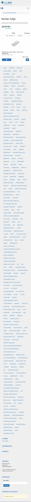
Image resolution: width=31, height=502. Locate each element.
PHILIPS (6, 318)
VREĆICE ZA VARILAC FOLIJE (11, 324)
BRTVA (18, 107)
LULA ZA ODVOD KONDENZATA (11, 349)
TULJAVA (6, 234)
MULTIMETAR (21, 364)
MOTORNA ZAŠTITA (8, 137)
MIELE (19, 309)
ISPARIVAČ (6, 161)
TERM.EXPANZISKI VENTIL (10, 252)
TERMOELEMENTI (20, 182)
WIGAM (5, 80)
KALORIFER (6, 312)
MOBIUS (14, 158)
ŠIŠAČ (25, 327)
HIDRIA (13, 222)
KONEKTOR (21, 125)
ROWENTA (12, 315)
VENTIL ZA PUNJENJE (9, 246)
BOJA (16, 240)
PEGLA (5, 89)
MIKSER (25, 89)
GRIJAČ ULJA (7, 400)
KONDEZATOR (15, 167)
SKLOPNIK (6, 140)
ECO (22, 391)
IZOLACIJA (17, 155)
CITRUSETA (16, 321)
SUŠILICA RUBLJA (8, 98)
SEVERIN (19, 95)
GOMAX (22, 240)
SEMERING (21, 176)
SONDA (5, 243)
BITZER (19, 228)
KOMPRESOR (20, 161)
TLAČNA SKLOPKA (8, 382)
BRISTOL (6, 164)
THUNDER (6, 367)
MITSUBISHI (7, 74)
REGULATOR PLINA (8, 182)
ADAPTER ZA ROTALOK (9, 258)
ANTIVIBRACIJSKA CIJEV (19, 152)
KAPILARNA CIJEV (8, 240)
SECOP (17, 194)
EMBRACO (21, 149)
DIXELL (14, 125)
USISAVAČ (6, 101)
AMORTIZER (13, 176)
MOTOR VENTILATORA (16, 140)
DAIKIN (15, 71)
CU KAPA (22, 294)
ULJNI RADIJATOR (16, 312)
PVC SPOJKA (15, 339)
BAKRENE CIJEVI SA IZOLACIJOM (12, 282)
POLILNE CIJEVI (8, 146)
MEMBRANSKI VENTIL (9, 228)
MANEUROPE (7, 152)
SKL (14, 225)
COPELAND (13, 164)
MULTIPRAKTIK (7, 321)
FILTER (12, 107)
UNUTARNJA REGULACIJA (18, 306)
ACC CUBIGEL (7, 149)
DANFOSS (24, 110)
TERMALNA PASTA (8, 379)
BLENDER (6, 92)
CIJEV (24, 107)
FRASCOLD (6, 167)
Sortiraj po (27, 33)
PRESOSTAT (7, 128)
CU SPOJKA (14, 288)
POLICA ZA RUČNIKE (9, 424)
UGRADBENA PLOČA (9, 104)
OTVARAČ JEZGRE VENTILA (11, 394)
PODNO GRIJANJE (8, 113)
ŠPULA (12, 234)
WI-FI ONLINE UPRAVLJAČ (10, 204)
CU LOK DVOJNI (7, 294)
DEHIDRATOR (7, 134)
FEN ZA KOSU (21, 86)
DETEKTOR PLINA (17, 170)
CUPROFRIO (7, 297)
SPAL (19, 222)
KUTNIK (5, 176)
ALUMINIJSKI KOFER (9, 433)
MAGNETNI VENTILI (8, 143)
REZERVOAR (7, 415)
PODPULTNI (25, 303)
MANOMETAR (7, 170)
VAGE (18, 210)
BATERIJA (6, 107)
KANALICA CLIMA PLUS (21, 333)
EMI (22, 264)
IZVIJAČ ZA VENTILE (9, 373)
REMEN (25, 179)
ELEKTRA (16, 119)
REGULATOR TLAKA (21, 361)
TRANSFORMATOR (8, 385)
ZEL (4, 370)
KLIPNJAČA (15, 198)
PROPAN (14, 297)
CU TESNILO (7, 285)
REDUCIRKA (20, 336)
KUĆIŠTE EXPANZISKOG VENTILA (12, 249)
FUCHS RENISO (7, 231)
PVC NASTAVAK (7, 403)
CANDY (5, 95)
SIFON (21, 376)
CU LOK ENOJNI (20, 291)
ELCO (5, 267)
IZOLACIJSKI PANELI (20, 267)
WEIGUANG (20, 225)
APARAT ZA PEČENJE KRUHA (11, 391)
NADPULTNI (6, 306)
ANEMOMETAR (14, 376)
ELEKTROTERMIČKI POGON (11, 276)
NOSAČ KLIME (19, 143)
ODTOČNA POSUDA (8, 194)
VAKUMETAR (13, 364)
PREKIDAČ (12, 179)
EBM (21, 219)
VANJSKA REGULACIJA (9, 309)
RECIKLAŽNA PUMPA (18, 213)
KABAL (5, 330)
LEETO (16, 430)
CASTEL (11, 122)
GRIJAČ (5, 179)
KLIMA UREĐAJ (7, 71)
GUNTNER (6, 210)
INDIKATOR (18, 131)
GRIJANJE (19, 68)
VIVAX (13, 74)
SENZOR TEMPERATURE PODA (11, 116)
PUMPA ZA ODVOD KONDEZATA (11, 216)
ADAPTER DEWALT (21, 424)
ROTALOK (6, 185)
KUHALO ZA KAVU (14, 318)
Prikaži (13, 33)
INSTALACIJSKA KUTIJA (9, 352)
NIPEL (18, 110)
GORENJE (6, 86)
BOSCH (5, 315)
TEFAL (11, 89)
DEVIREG (16, 273)
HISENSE (19, 207)
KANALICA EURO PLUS (9, 336)
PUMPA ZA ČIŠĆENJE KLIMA (11, 409)
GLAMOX (23, 119)
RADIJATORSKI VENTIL (9, 279)
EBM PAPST (6, 222)
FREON (16, 146)
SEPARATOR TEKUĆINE (9, 173)
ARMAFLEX (6, 158)
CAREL (17, 379)
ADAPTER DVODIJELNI (9, 343)
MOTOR (12, 110)
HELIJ (5, 122)
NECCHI (20, 403)
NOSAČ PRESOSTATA (18, 400)
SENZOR (23, 273)
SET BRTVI (18, 385)
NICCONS (20, 158)
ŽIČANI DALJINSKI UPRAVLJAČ (11, 201)
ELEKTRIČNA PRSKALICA (10, 412)
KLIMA (5, 68)
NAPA (12, 92)
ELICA (24, 309)
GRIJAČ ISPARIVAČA (9, 255)
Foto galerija (5, 441)
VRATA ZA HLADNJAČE (20, 188)
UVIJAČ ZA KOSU (17, 327)
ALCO (16, 122)
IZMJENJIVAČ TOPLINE (9, 270)
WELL (24, 312)
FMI (18, 264)
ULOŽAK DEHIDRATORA (9, 261)
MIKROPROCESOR (18, 231)
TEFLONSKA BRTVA (23, 358)
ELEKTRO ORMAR (8, 155)
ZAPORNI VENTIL (20, 355)
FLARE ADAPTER (8, 303)
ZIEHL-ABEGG (7, 225)
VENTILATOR (21, 173)
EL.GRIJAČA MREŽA (22, 270)
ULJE (5, 188)
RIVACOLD (23, 167)
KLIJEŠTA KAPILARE (9, 361)
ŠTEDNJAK (17, 98)
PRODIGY (16, 303)
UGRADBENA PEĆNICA (16, 101)
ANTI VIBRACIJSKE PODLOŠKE (11, 388)
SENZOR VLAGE (8, 119)
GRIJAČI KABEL (7, 273)
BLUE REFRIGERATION (9, 191)
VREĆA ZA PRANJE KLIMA (10, 418)
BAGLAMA (18, 104)
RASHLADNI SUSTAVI (9, 77)
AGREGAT (22, 146)
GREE (20, 71)
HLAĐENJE (11, 68)
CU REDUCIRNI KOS (9, 291)
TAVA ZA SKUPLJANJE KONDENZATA (13, 346)
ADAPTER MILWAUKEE (17, 415)
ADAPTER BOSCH (8, 430)
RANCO (14, 128)
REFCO (25, 77)
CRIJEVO (6, 110)
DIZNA (24, 237)
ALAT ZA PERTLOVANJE (9, 358)
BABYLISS (19, 315)
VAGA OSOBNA (7, 327)
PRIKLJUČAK (7, 219)
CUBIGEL (21, 367)
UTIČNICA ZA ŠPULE (21, 234)
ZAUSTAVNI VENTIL (8, 131)
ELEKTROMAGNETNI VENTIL (11, 300)
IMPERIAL (18, 77)
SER (19, 191)
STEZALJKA (20, 397)
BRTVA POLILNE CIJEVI (9, 397)
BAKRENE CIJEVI (14, 80)
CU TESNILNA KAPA (17, 285)
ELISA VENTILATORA (13, 370)
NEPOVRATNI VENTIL (15, 237)
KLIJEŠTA (6, 406)
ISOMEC (11, 267)
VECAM (5, 237)
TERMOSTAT (7, 125)
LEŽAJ (19, 179)
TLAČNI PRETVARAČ (20, 382)
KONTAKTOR (16, 134)
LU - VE (13, 161)
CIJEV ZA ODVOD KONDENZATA (11, 83)
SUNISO (10, 188)
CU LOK (16, 294)
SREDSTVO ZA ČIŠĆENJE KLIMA (19, 185)
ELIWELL (22, 122)
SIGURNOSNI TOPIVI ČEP (10, 421)
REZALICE (12, 95)
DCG (15, 403)
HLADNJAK (17, 89)
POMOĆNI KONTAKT (21, 137)
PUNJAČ (6, 376)
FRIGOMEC (15, 219)
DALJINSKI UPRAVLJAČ (9, 207)
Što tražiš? (6, 480)
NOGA (24, 330)
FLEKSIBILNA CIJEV (8, 333)
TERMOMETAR (13, 243)
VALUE (12, 210)
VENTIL (5, 364)
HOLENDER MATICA (9, 355)
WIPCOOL (13, 406)
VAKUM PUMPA (7, 213)
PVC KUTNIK (7, 339)
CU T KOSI (6, 288)
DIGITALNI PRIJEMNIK (14, 330)
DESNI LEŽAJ (7, 198)
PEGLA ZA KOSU (20, 92)
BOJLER (24, 83)
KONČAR (13, 86)
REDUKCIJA (14, 367)
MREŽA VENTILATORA (9, 264)
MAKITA (17, 427)
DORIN (14, 149)
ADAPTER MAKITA (8, 427)
